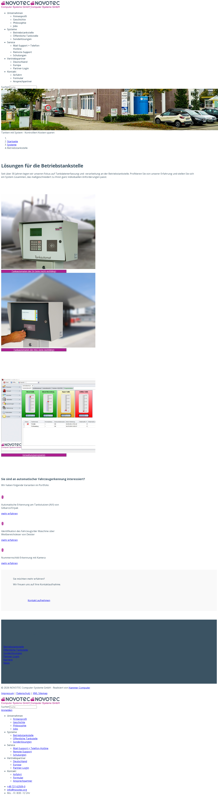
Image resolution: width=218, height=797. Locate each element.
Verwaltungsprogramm (34, 455)
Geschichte (19, 19)
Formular (18, 78)
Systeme (12, 29)
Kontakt (11, 71)
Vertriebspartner (16, 58)
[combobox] (23, 87)
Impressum (7, 693)
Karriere (8, 659)
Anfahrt (17, 74)
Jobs (15, 26)
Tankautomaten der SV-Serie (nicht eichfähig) (34, 271)
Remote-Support (22, 52)
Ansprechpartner (22, 81)
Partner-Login (21, 68)
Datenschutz (23, 693)
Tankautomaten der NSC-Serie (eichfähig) (33, 349)
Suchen (5, 87)
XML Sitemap (40, 693)
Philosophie (19, 22)
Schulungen (19, 55)
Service (11, 42)
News (6, 663)
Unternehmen (15, 13)
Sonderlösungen (22, 39)
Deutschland (20, 61)
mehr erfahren (9, 513)
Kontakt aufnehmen (39, 600)
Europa (17, 65)
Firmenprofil (20, 16)
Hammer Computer (79, 687)
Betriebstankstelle (23, 32)
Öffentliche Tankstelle (25, 35)
